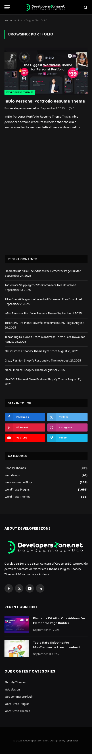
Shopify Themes (15, 468)
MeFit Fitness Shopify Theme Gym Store (31, 351)
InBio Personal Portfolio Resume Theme (44, 101)
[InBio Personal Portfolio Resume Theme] (46, 71)
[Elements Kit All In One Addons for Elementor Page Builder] (16, 624)
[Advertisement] (46, 199)
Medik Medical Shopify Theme (24, 370)
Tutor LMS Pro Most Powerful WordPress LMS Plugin (39, 322)
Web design (12, 475)
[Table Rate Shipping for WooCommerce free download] (16, 648)
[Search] (85, 7)
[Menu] (7, 7)
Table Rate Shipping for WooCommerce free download (40, 285)
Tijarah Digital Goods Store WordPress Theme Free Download (45, 337)
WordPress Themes (19, 92)
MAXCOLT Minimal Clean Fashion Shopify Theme (36, 379)
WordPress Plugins (17, 489)
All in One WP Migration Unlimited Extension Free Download (43, 299)
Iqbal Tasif (72, 740)
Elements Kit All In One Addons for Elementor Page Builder (43, 271)
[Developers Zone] (46, 7)
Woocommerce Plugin (19, 482)
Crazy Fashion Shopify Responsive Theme (32, 360)
